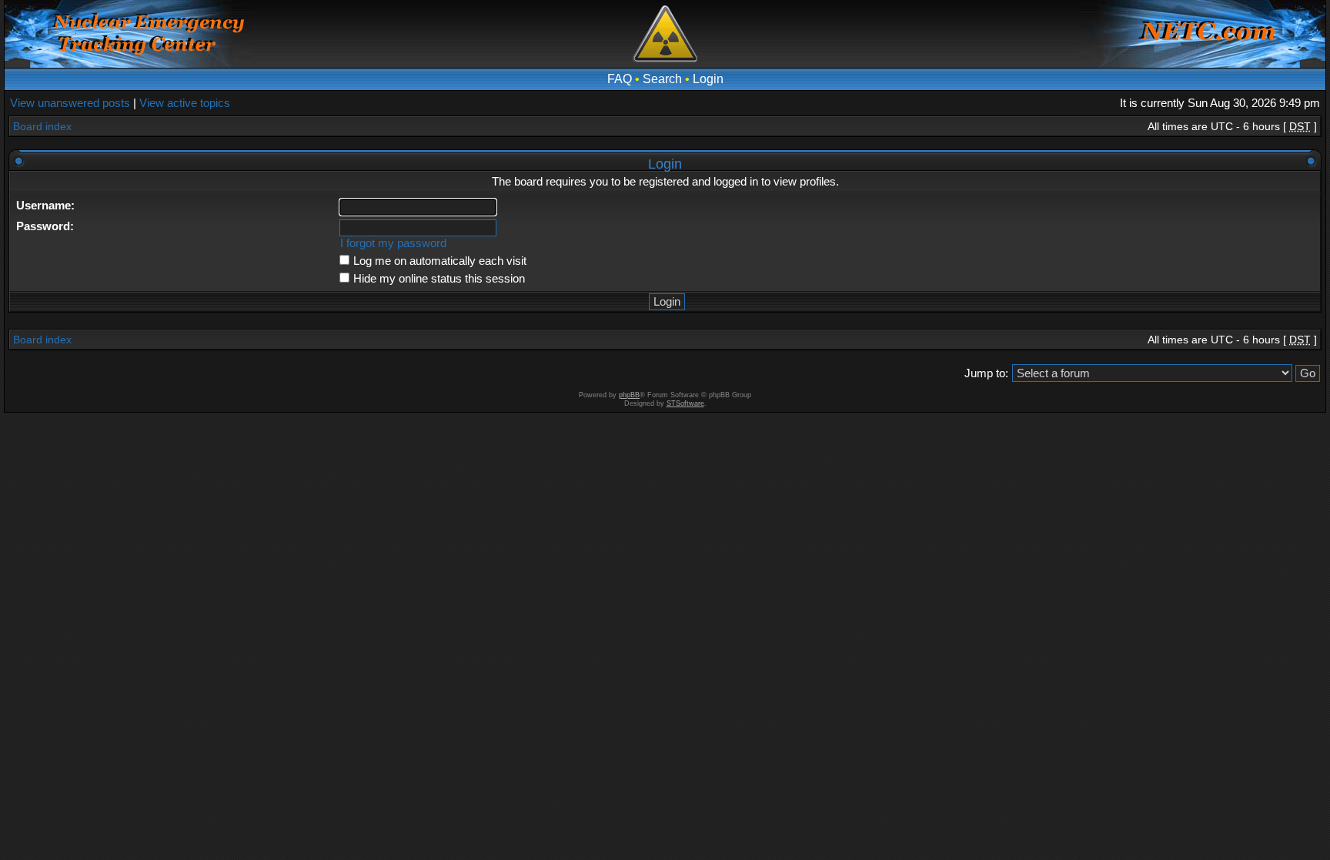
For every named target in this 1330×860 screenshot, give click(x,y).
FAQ (619, 78)
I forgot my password (393, 242)
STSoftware (685, 403)
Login (708, 78)
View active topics (184, 102)
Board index (42, 126)
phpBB (629, 395)
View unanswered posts (70, 102)
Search (662, 78)
